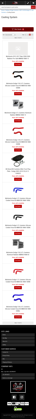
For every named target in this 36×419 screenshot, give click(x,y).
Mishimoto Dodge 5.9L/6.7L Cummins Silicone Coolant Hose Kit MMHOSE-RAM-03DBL (18, 309)
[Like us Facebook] (14, 397)
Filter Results (18, 29)
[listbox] (10, 35)
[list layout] (32, 35)
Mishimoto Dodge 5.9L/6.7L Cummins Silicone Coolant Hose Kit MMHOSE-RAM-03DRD (18, 142)
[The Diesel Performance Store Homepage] (15, 3)
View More (18, 64)
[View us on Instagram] (21, 397)
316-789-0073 (6, 374)
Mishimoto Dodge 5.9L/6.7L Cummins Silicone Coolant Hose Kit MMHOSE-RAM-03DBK (18, 86)
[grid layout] (30, 35)
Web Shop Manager (20, 416)
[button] (18, 7)
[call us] (28, 3)
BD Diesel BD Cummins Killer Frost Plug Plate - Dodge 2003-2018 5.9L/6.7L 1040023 (18, 171)
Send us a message (7, 378)
